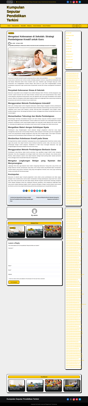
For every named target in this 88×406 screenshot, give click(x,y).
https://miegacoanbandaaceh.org (73, 260)
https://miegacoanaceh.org (72, 142)
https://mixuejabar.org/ (71, 121)
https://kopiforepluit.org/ (71, 103)
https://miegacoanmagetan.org (73, 316)
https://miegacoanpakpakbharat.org (74, 346)
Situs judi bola (15, 25)
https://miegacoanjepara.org (72, 236)
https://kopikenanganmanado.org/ (74, 112)
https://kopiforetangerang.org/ (73, 83)
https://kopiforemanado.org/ (72, 119)
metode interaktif (35, 45)
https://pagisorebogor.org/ (72, 109)
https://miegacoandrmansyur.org (73, 365)
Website (10, 274)
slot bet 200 (68, 48)
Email (9, 270)
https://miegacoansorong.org (72, 186)
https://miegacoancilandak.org (73, 265)
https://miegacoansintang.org (73, 132)
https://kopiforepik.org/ (71, 101)
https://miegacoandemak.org (72, 348)
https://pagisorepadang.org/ (72, 96)
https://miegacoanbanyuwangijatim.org (75, 274)
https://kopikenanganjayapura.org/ (74, 81)
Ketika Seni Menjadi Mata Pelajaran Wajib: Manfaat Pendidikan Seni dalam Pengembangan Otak (21, 199)
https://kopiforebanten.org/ (72, 73)
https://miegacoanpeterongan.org (73, 216)
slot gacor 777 (69, 43)
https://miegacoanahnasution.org (73, 125)
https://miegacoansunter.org (72, 252)
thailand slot (69, 40)
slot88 (67, 38)
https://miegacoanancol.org (72, 358)
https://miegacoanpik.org (71, 171)
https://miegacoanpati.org (72, 279)
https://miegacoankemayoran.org (73, 154)
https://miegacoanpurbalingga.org (74, 228)
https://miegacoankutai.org (72, 341)
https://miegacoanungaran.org (73, 240)
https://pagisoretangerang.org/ (73, 110)
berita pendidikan (69, 385)
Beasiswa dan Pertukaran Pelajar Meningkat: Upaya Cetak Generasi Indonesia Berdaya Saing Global (71, 389)
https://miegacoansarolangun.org (73, 350)
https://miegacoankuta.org (72, 226)
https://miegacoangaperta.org (73, 198)
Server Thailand (46, 25)
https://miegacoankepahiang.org (73, 270)
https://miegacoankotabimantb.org (74, 156)
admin (14, 43)
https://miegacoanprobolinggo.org (73, 243)
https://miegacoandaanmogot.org (73, 253)
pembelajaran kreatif (44, 45)
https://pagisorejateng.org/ (72, 98)
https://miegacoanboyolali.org (73, 233)
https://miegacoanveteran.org (73, 219)
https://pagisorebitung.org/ (72, 94)
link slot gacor (69, 62)
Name (10, 265)
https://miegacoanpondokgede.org (74, 168)
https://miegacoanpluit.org (72, 173)
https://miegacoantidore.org (72, 140)
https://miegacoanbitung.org (72, 269)
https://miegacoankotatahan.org (73, 145)
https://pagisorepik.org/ (71, 85)
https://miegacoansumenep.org (73, 277)
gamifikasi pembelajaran (15, 45)
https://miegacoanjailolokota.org (73, 343)
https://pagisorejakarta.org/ (72, 88)
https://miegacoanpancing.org (73, 286)
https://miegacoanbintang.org (73, 299)
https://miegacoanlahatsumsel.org (74, 276)
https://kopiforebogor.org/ (72, 117)
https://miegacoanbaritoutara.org (73, 336)
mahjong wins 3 (69, 54)
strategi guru (53, 45)
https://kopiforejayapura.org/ (72, 78)
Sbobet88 (23, 25)
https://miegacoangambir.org (72, 262)
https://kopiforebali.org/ (71, 116)
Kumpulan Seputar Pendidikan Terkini (23, 399)
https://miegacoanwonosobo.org (73, 147)
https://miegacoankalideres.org (73, 166)
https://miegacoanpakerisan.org (73, 362)
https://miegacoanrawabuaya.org (73, 161)
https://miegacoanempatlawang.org (74, 331)
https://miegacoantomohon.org (73, 267)
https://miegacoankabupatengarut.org (74, 238)
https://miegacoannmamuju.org (73, 311)
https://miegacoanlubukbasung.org (74, 176)
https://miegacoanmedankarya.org (74, 209)
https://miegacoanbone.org (72, 250)
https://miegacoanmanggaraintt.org (74, 312)
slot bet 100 (68, 32)
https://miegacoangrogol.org (72, 164)
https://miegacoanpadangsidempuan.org (75, 231)
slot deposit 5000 (70, 35)
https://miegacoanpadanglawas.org (74, 230)
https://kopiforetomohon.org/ (72, 104)
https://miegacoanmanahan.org (73, 288)
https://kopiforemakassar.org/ (73, 106)
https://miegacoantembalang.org (73, 202)
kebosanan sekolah (25, 45)
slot (67, 64)
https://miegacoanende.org (72, 137)
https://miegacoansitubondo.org (73, 272)
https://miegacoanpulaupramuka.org (74, 134)
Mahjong (29, 25)
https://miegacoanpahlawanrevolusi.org (75, 360)
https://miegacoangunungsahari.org (74, 356)
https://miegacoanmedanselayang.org (74, 196)
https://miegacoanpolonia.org (72, 211)
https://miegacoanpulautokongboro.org (75, 294)
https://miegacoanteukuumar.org (73, 284)
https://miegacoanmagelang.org (73, 214)
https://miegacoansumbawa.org (73, 339)
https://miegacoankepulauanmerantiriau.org (76, 304)
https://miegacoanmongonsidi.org (73, 195)
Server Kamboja (37, 25)
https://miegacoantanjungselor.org (74, 181)
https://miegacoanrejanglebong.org (74, 328)
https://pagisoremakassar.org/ (73, 86)
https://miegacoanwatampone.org (73, 334)
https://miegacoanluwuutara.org (73, 322)
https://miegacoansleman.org (72, 191)
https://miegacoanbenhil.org (72, 157)
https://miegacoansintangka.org (73, 300)
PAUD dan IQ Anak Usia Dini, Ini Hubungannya (52, 233)
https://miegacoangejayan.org (73, 127)
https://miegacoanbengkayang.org (74, 353)
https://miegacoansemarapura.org (73, 245)
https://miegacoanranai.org (72, 144)
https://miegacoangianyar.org (72, 190)
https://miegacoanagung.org (72, 139)
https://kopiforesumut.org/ (72, 76)
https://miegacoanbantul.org (72, 281)
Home (9, 25)
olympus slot (69, 46)
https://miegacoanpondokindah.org (74, 162)
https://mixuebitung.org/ (71, 80)
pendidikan (11, 33)
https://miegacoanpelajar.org (72, 225)
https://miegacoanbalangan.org (73, 282)
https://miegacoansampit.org (72, 235)
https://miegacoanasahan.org (72, 329)
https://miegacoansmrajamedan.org (74, 367)
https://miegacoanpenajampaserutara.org (75, 179)
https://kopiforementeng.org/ (73, 99)
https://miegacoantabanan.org (73, 319)
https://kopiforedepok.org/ (72, 114)
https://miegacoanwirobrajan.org (73, 200)
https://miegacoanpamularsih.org (73, 218)
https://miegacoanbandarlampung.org (74, 183)
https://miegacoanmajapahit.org (73, 203)
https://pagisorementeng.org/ (73, 91)
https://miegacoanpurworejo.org (73, 338)
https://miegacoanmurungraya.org (74, 307)
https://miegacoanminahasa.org (73, 188)
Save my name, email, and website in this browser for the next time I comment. (27, 278)
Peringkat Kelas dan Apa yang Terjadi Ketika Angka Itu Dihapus (16, 232)
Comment (10, 248)
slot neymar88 (51, 78)
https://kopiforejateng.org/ (72, 75)
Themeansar (54, 404)
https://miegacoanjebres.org (72, 223)
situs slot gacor (69, 59)
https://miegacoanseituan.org (73, 213)
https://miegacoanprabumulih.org (73, 135)
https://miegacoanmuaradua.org (73, 178)
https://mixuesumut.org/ (71, 122)
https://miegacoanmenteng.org (73, 169)
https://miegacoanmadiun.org (73, 363)
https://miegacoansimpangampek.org (74, 333)
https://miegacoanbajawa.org (72, 302)
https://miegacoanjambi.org (72, 185)
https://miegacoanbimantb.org (73, 309)
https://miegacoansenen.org (72, 152)
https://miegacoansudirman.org (73, 255)
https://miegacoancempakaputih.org (74, 355)
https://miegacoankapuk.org (72, 257)
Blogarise (48, 404)
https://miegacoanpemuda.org (73, 128)
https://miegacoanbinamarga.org (73, 151)
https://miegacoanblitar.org (72, 242)
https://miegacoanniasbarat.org (73, 314)
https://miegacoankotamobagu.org (74, 305)
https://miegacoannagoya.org (72, 193)
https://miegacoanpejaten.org (73, 259)
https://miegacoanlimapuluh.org (73, 351)
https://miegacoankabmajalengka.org (74, 248)
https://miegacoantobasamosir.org (74, 324)
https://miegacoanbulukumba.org (73, 297)
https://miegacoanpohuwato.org (73, 292)
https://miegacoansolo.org (72, 221)
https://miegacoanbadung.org (73, 317)
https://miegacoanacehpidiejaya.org (74, 345)
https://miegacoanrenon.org (72, 130)
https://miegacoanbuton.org (72, 326)
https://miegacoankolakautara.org (73, 174)
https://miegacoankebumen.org (73, 247)
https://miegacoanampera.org (72, 149)
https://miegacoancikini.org (72, 159)
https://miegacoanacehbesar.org (73, 321)
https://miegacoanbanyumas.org (73, 295)
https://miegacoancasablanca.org (73, 264)
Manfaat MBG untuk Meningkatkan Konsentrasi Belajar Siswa (33, 389)
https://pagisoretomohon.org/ (73, 93)
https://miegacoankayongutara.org (74, 290)
